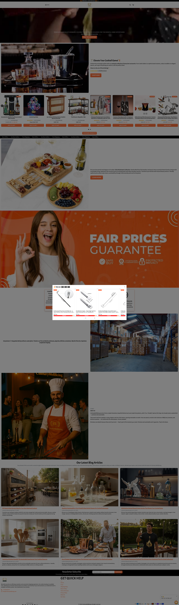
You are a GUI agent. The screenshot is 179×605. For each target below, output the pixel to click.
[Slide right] (95, 318)
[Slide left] (84, 318)
